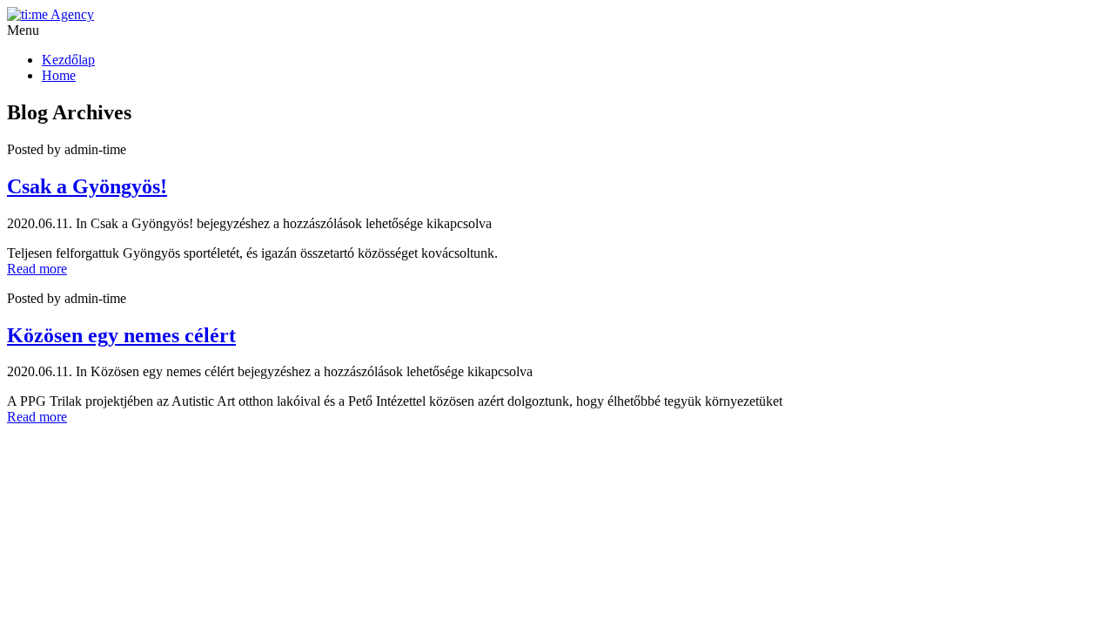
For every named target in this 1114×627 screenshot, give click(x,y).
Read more (37, 268)
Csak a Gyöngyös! (87, 186)
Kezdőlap (68, 59)
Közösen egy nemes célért (121, 335)
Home (59, 75)
